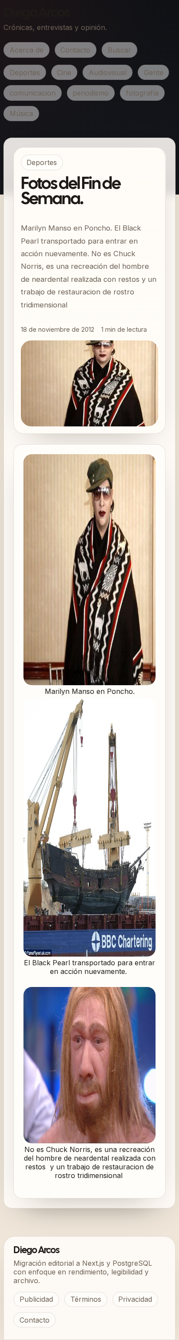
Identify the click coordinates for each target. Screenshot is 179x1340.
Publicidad (36, 1299)
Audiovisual (107, 72)
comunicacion (33, 93)
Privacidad (135, 1299)
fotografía (142, 93)
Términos (85, 1299)
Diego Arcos (36, 13)
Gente (153, 72)
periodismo (91, 93)
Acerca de (26, 50)
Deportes (25, 72)
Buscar (119, 50)
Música (21, 113)
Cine (64, 72)
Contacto (75, 50)
